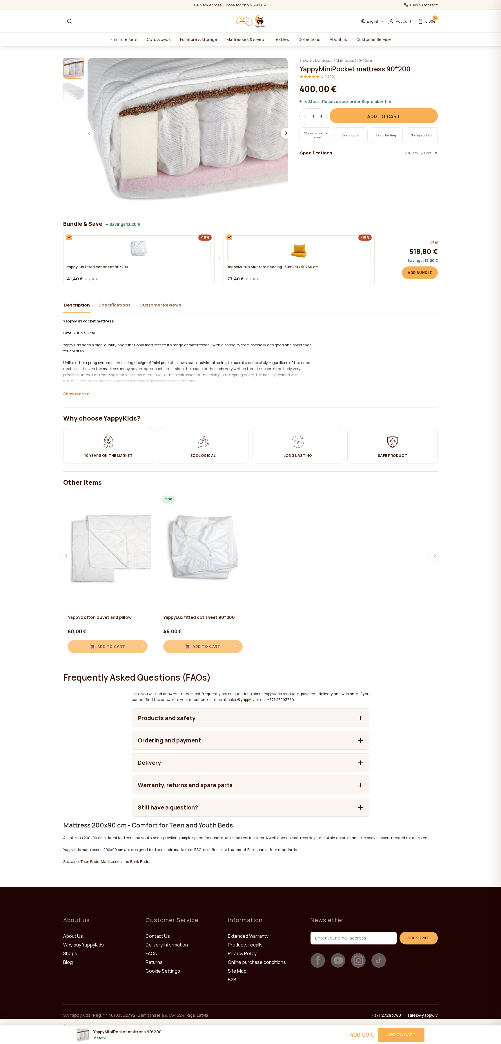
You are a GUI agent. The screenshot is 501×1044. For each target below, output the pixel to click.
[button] (69, 21)
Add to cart (383, 116)
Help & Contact (424, 5)
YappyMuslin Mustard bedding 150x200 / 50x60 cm (273, 266)
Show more (74, 393)
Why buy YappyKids (83, 945)
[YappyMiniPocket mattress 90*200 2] (73, 91)
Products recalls (245, 945)
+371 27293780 (280, 699)
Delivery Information (167, 945)
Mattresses (324, 60)
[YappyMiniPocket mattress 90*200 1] (73, 68)
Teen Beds (90, 861)
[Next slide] (286, 133)
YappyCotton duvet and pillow (100, 617)
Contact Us (158, 936)
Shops (70, 953)
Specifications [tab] (115, 305)
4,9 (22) (317, 77)
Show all (306, 60)
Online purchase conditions (257, 962)
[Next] (434, 555)
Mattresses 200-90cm (354, 60)
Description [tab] (77, 305)
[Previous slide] (89, 133)
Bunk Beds (139, 861)
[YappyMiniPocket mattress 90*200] (188, 133)
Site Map (237, 971)
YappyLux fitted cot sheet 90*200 (97, 266)
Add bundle (420, 272)
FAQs (151, 953)
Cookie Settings (163, 971)
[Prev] (66, 555)
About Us (73, 936)
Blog (68, 962)
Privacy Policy (242, 953)
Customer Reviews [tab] (160, 305)
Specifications (365, 153)
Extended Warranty (248, 936)
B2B (232, 979)
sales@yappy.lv (241, 699)
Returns (154, 962)
